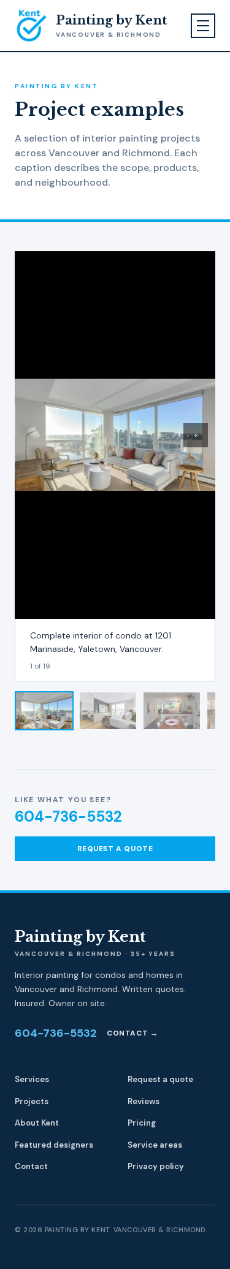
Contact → (132, 1033)
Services (32, 1079)
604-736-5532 (68, 816)
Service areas (155, 1145)
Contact (31, 1166)
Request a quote (115, 849)
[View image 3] (171, 710)
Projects (31, 1101)
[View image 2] (108, 710)
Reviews (143, 1101)
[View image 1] (44, 710)
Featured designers (54, 1145)
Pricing (142, 1123)
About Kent (37, 1123)
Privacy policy (156, 1166)
